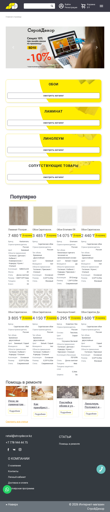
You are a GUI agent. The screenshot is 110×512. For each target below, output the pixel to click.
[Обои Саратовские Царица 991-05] (18, 298)
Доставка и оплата (18, 482)
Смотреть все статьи (17, 421)
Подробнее (14, 411)
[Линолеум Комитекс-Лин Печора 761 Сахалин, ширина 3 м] (67, 298)
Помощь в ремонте (69, 443)
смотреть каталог (53, 95)
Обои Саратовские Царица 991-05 (26, 312)
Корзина (91, 4)
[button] (13, 47)
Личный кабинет (17, 477)
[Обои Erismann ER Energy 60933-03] (67, 216)
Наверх (12, 504)
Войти (68, 4)
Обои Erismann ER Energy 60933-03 (75, 229)
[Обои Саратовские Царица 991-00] (43, 298)
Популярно (23, 197)
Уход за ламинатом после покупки (15, 402)
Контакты (13, 471)
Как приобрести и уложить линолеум (41, 405)
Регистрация (71, 7)
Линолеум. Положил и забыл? (92, 405)
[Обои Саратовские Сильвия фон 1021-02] (43, 216)
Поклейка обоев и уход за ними (67, 404)
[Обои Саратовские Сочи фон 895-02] (91, 216)
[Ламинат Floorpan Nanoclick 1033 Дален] (18, 216)
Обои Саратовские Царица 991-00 (51, 312)
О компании (14, 465)
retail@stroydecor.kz (19, 436)
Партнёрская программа (21, 488)
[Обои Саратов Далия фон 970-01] (91, 298)
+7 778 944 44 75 (17, 442)
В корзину (27, 235)
